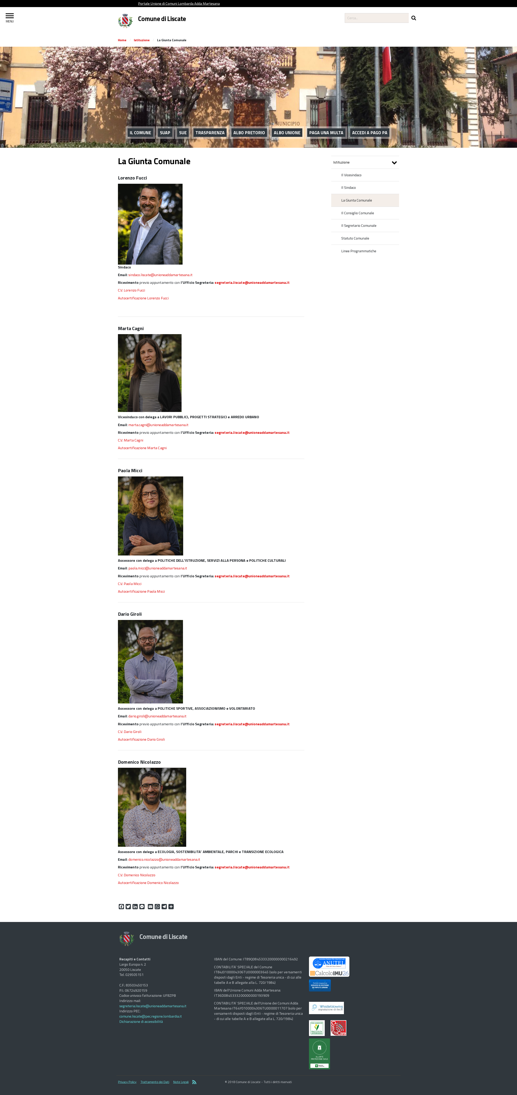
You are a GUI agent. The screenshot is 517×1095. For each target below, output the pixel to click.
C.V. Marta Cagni (130, 440)
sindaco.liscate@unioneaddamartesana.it (160, 275)
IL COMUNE (140, 132)
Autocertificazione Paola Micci (141, 591)
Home (122, 40)
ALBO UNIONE (287, 132)
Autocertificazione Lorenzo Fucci (143, 298)
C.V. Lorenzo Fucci (131, 290)
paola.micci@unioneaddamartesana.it (157, 568)
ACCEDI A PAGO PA (369, 132)
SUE (183, 132)
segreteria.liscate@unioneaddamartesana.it (252, 282)
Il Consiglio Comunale (357, 213)
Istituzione (142, 40)
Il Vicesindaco (351, 175)
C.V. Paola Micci (129, 583)
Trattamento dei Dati (154, 1081)
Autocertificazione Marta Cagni (142, 448)
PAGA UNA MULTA (326, 132)
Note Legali (181, 1081)
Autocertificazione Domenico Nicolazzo (148, 882)
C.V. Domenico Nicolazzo (136, 875)
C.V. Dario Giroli (129, 731)
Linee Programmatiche (358, 251)
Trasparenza (210, 132)
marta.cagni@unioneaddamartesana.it (158, 425)
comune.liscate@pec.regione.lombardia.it (150, 1016)
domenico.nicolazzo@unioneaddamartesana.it (164, 859)
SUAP (165, 132)
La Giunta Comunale (356, 200)
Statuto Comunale (355, 238)
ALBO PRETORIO (249, 132)
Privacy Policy (127, 1081)
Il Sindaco (348, 187)
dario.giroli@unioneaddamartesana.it (157, 716)
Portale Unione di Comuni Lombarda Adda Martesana (179, 3)
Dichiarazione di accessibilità (141, 1021)
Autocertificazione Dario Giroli (141, 739)
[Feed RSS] (194, 1082)
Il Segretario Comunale (358, 225)
